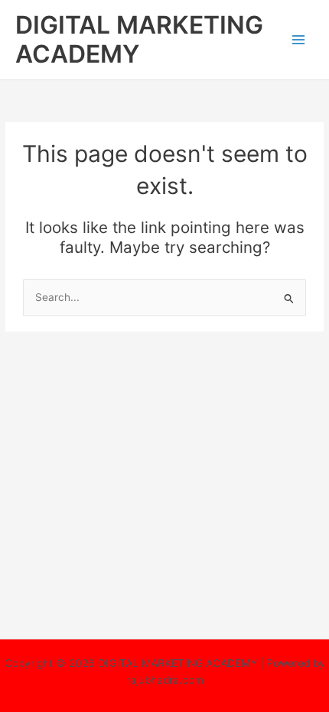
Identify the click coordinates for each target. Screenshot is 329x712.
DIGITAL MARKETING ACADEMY (139, 39)
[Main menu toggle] (298, 40)
